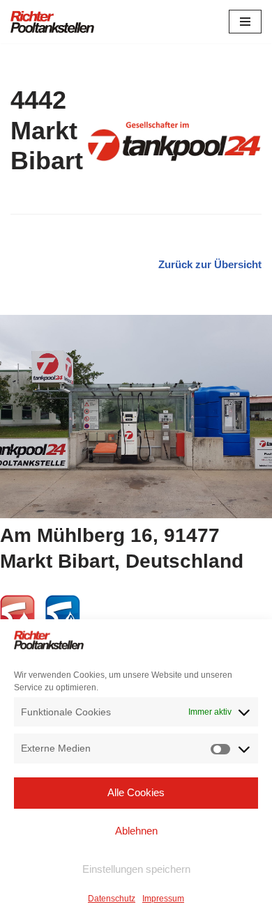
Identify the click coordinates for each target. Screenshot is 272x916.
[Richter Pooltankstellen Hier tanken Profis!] (52, 21)
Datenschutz (111, 898)
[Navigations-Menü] (245, 21)
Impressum (163, 898)
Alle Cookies (136, 792)
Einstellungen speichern (136, 869)
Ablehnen (136, 831)
